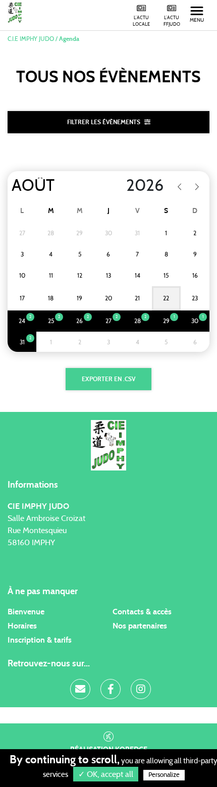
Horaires (22, 626)
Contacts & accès (142, 612)
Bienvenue (26, 612)
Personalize (164, 775)
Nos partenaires (140, 626)
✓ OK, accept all (105, 774)
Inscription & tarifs (40, 640)
